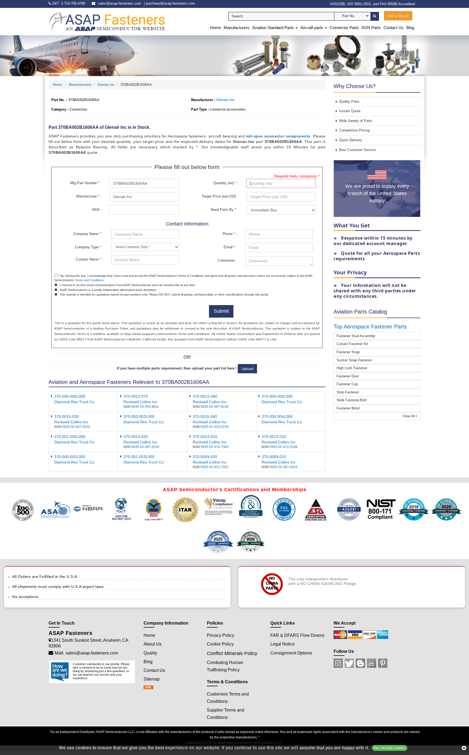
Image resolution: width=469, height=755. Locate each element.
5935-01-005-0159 (215, 427)
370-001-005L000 (69, 436)
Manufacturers (236, 27)
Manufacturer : (89, 196)
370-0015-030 (66, 416)
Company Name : (88, 234)
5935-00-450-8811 (145, 407)
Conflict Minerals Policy (232, 653)
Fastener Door (348, 376)
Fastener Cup (347, 384)
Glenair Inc (106, 85)
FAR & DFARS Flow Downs (297, 635)
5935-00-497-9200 (145, 447)
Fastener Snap (348, 352)
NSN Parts (371, 27)
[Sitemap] (150, 687)
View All (409, 416)
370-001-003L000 (138, 457)
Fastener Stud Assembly (356, 336)
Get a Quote (398, 16)
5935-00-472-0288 (283, 447)
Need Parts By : (224, 210)
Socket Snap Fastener (354, 360)
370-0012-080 (205, 396)
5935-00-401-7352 (215, 467)
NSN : (97, 210)
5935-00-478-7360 (215, 447)
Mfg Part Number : (86, 183)
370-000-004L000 (277, 416)
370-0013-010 (274, 436)
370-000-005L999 (277, 396)
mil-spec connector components (278, 136)
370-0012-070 (135, 396)
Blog (410, 27)
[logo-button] (107, 21)
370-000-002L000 (69, 457)
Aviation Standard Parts (273, 27)
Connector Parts (344, 27)
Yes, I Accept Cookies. (389, 748)
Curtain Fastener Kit (352, 344)
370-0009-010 (274, 457)
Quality (150, 653)
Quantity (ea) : (225, 183)
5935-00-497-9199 (215, 407)
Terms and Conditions (89, 280)
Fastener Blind (348, 408)
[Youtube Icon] (371, 663)
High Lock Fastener (352, 368)
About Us (152, 644)
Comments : (227, 260)
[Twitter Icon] (349, 663)
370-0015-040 (205, 416)
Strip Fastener (348, 392)
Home (215, 27)
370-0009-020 (205, 457)
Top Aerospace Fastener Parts (370, 327)
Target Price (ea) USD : (220, 196)
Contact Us (394, 27)
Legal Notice (282, 644)
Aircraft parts (312, 27)
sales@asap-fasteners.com (119, 3)
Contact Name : (89, 259)
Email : (230, 247)
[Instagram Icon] (338, 663)
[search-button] (374, 16)
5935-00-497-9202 (76, 427)
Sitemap (152, 679)
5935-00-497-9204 (283, 467)
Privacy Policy (220, 635)
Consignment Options (291, 653)
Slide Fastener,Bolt (351, 400)
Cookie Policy (220, 644)
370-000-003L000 (138, 416)
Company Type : (89, 247)
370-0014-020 (135, 436)
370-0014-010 (205, 436)
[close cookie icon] (464, 748)
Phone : (230, 234)
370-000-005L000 (69, 396)
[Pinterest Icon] (382, 663)
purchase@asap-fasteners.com (170, 3)
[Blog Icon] (360, 663)
